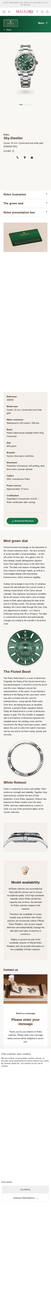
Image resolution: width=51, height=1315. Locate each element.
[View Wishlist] (37, 12)
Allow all (25, 1189)
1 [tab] (21, 104)
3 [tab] (28, 104)
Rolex (8, 30)
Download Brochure (24, 521)
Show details (6, 1182)
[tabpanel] (25, 69)
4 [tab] (31, 104)
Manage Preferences (24, 1198)
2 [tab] (25, 104)
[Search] (42, 12)
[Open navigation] (4, 12)
